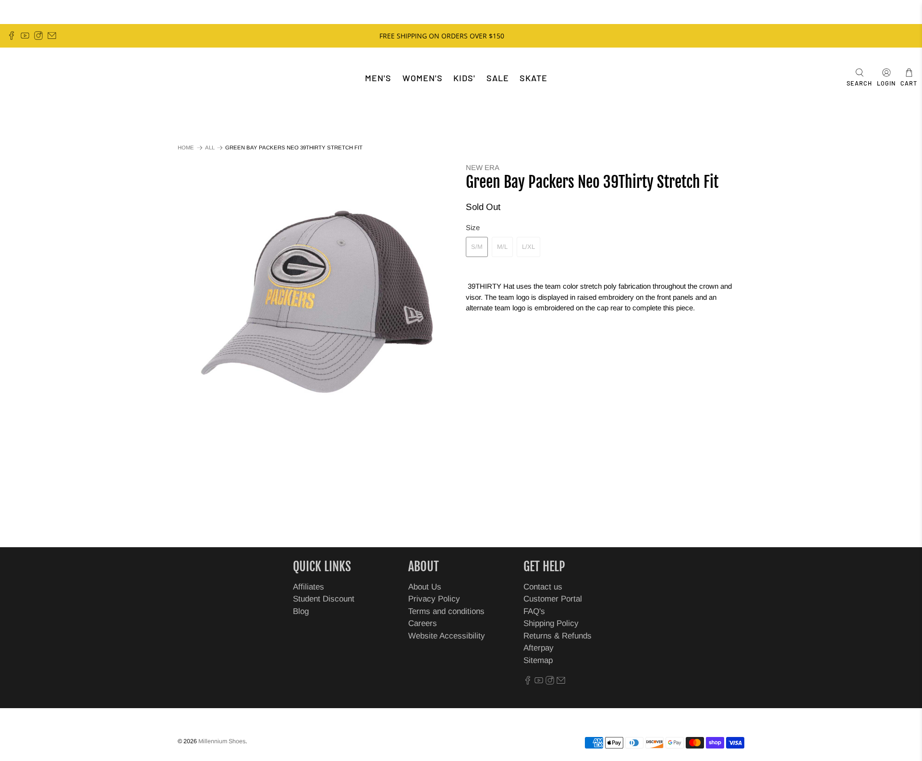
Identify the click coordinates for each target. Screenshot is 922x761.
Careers (422, 623)
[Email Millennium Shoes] (52, 35)
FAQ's (534, 611)
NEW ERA (482, 167)
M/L (502, 246)
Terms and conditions (446, 611)
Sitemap (538, 660)
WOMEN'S (422, 78)
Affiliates (308, 586)
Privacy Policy (434, 598)
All (210, 147)
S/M (477, 246)
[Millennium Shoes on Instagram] (38, 35)
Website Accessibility (446, 635)
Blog (301, 611)
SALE (497, 78)
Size (473, 227)
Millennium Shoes (221, 741)
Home (186, 147)
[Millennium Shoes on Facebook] (11, 35)
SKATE (533, 78)
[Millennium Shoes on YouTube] (25, 35)
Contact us (542, 586)
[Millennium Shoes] (36, 78)
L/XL (528, 246)
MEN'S (378, 78)
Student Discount (323, 598)
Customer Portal (552, 598)
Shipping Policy (551, 623)
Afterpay (538, 647)
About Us (424, 586)
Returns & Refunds (557, 635)
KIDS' (464, 78)
